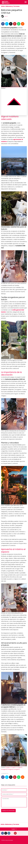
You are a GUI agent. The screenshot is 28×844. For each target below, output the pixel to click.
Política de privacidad (7, 840)
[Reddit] (22, 24)
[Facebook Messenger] (7, 24)
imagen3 (4, 769)
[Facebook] (3, 24)
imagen (7, 767)
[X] (10, 24)
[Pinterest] (14, 24)
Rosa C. (6, 16)
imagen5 (17, 769)
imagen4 (10, 769)
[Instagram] (8, 833)
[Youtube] (12, 833)
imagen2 (19, 767)
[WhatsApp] (18, 24)
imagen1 (13, 767)
